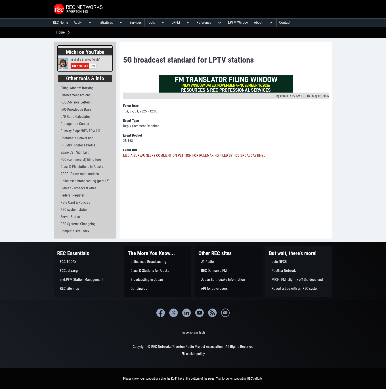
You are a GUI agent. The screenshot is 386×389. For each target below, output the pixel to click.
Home (60, 32)
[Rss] (212, 312)
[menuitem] (60, 23)
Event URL (130, 150)
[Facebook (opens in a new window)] (160, 312)
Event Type (131, 120)
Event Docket (132, 135)
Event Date (131, 106)
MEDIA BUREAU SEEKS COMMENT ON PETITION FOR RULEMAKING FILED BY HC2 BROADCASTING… (194, 155)
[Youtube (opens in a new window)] (199, 312)
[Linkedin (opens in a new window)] (186, 312)
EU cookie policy (193, 354)
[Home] (79, 9)
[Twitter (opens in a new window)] (173, 312)
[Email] (225, 312)
